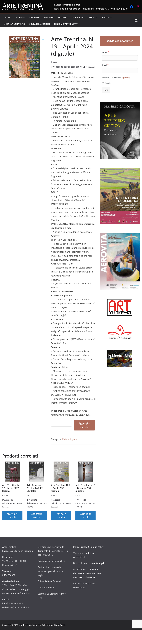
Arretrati (63, 17)
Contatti (92, 17)
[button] (43, 40)
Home (7, 17)
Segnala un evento (14, 24)
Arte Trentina (24, 625)
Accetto (108, 83)
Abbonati (49, 17)
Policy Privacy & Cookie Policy (88, 546)
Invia (106, 90)
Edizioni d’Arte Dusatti (66, 24)
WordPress (60, 625)
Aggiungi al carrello (84, 425)
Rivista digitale (69, 439)
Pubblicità (78, 17)
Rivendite (107, 17)
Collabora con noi (39, 24)
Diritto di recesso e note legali (88, 563)
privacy (126, 77)
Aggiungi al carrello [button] (12, 515)
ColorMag (46, 625)
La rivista (34, 17)
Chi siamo (20, 17)
